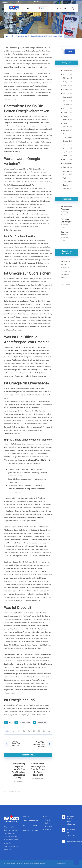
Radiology (48, 829)
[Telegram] (64, 8)
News (65, 156)
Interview (66, 130)
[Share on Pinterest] (24, 731)
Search (70, 52)
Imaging (47, 820)
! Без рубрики (67, 70)
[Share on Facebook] (14, 731)
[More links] (34, 8)
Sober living (67, 163)
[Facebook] (57, 8)
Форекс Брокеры (66, 187)
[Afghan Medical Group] (14, 8)
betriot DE (66, 93)
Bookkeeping (67, 97)
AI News (66, 89)
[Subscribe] (69, 285)
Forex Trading (65, 125)
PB (64, 159)
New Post (66, 152)
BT (64, 101)
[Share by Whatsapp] (44, 731)
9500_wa (66, 82)
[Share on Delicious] (34, 731)
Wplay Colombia (66, 180)
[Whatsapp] (61, 8)
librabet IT (66, 141)
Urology (47, 823)
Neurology (48, 826)
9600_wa (66, 86)
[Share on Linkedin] (39, 731)
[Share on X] (19, 731)
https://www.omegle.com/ (13, 674)
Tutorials (66, 167)
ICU (46, 817)
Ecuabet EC (67, 105)
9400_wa (66, 78)
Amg (10, 722)
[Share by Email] (49, 731)
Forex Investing (66, 118)
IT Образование (67, 136)
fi (63, 108)
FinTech (65, 112)
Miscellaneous (67, 147)
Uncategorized (42, 722)
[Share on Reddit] (29, 731)
